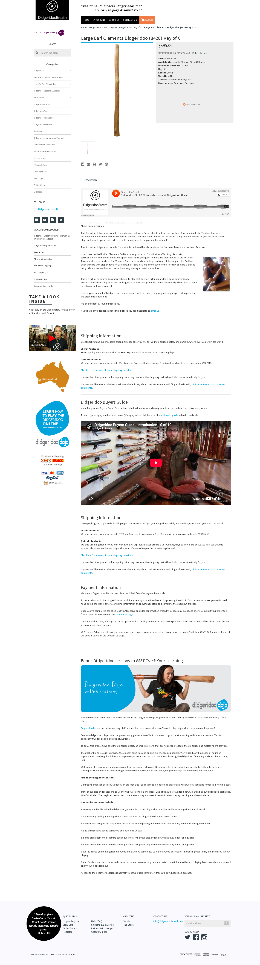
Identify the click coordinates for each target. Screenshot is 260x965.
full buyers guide (169, 415)
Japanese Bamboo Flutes (45, 151)
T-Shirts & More (40, 165)
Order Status (70, 928)
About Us (114, 20)
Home (86, 20)
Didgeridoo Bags (41, 111)
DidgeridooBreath (88, 223)
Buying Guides (40, 279)
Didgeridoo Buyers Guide (45, 245)
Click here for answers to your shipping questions (107, 370)
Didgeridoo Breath (48, 209)
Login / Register (71, 921)
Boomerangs (39, 158)
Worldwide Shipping (42, 265)
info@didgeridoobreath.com (168, 921)
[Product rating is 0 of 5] (165, 53)
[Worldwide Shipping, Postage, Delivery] (52, 460)
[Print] (94, 164)
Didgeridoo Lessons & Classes (47, 90)
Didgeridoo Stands (42, 104)
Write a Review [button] (199, 53)
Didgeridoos (39, 70)
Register (67, 931)
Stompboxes (39, 131)
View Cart (68, 924)
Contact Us (130, 20)
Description (90, 180)
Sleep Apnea (39, 252)
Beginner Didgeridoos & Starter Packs (50, 77)
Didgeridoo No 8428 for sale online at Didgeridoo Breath (120, 223)
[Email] (88, 164)
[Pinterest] (106, 164)
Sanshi (126, 921)
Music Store (39, 97)
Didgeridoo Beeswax (43, 124)
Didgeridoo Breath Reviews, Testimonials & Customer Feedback (52, 237)
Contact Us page (124, 614)
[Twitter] (100, 164)
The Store (128, 924)
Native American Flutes (44, 144)
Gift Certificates (40, 185)
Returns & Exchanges (102, 928)
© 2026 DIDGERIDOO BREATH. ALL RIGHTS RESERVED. (54, 954)
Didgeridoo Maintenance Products (49, 138)
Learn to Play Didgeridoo (45, 84)
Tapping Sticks (40, 171)
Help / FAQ (96, 921)
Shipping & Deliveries (102, 924)
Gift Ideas (38, 191)
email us (155, 310)
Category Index (99, 931)
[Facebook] (82, 164)
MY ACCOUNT (99, 20)
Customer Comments (43, 286)
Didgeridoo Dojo (89, 728)
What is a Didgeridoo (43, 259)
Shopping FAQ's (41, 272)
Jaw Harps (38, 178)
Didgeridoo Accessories (44, 117)
